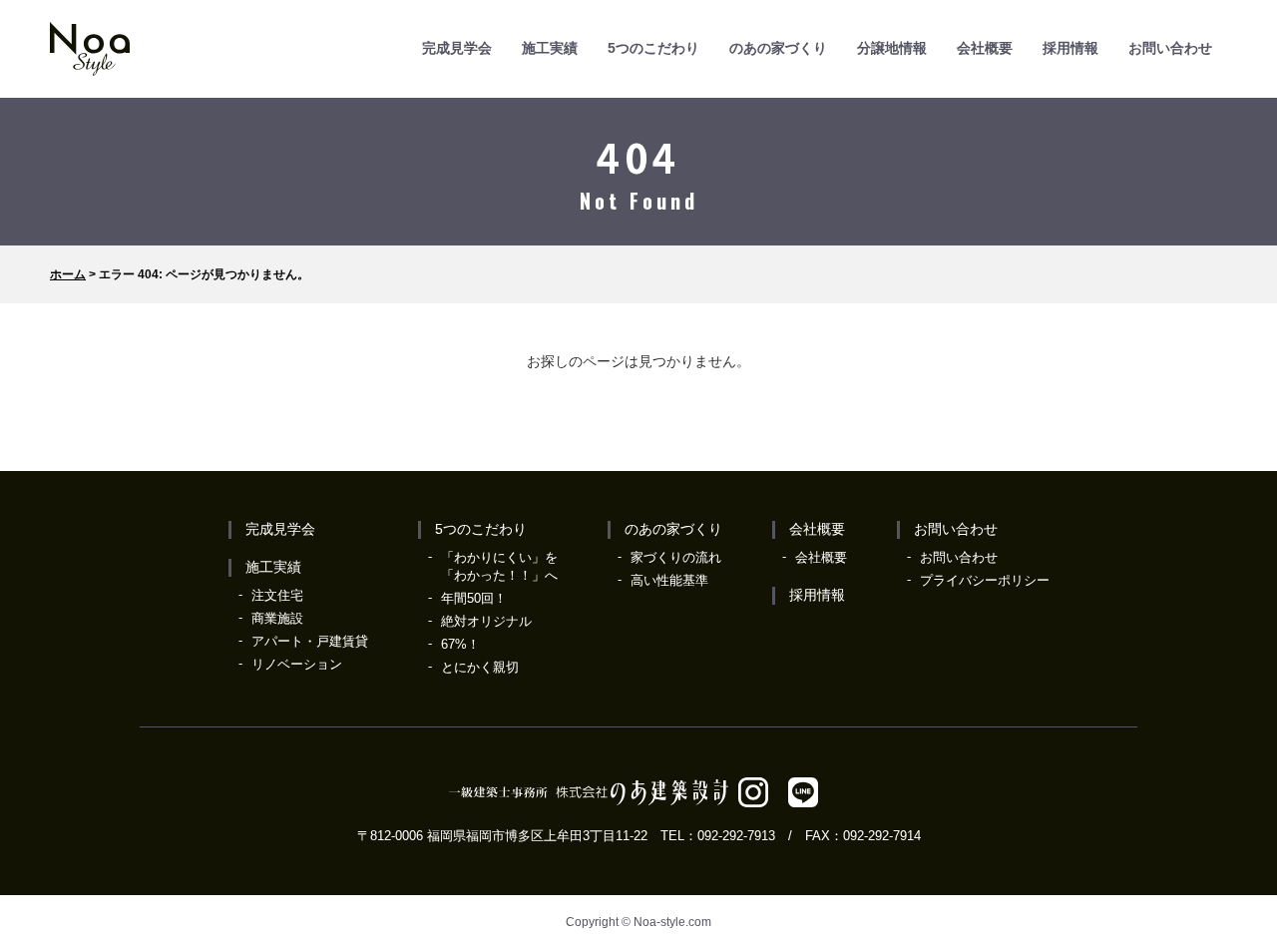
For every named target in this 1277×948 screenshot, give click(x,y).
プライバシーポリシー (985, 580)
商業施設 (277, 618)
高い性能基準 (669, 580)
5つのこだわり (653, 48)
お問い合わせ (1170, 48)
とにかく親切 (480, 667)
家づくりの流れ (676, 557)
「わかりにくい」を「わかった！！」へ (499, 566)
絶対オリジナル (486, 621)
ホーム (68, 274)
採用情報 (1070, 48)
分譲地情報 (892, 48)
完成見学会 (457, 48)
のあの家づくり (778, 48)
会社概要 (985, 48)
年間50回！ (474, 598)
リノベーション (296, 664)
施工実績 (550, 48)
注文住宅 (277, 595)
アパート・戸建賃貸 (309, 641)
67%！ (460, 644)
